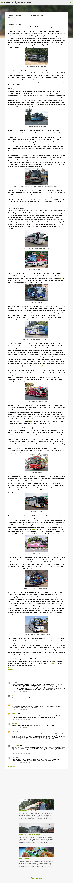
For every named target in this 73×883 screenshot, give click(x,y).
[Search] (33, 2)
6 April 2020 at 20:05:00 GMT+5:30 (21, 753)
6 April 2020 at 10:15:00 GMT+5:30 (21, 727)
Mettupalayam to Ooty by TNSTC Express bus (29, 834)
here (37, 157)
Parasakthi (14, 713)
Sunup (13, 731)
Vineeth (14, 757)
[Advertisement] (36, 781)
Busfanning (10, 669)
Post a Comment (12, 766)
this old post (51, 663)
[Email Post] (8, 668)
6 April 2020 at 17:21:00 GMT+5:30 (21, 741)
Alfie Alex (14, 704)
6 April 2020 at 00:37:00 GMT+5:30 (21, 719)
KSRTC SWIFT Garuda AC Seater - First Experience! (31, 810)
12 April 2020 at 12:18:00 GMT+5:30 (21, 762)
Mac (13, 682)
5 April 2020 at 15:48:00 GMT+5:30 (21, 709)
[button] (8, 20)
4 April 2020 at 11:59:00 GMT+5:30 (21, 700)
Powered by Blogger (37, 878)
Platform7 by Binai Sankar (17, 2)
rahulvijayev (15, 723)
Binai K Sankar (15, 695)
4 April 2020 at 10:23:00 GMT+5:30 (21, 691)
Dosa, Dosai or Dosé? (24, 858)
